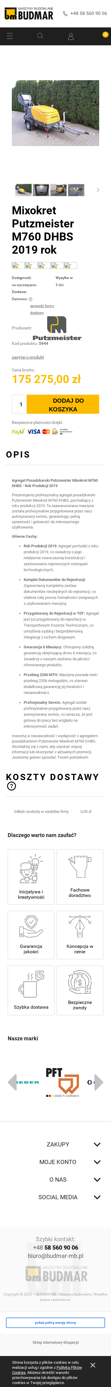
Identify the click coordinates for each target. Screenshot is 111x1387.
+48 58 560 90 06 (88, 13)
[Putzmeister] (57, 328)
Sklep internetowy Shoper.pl (56, 1342)
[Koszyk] (101, 36)
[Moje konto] (71, 36)
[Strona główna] (29, 13)
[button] (9, 36)
